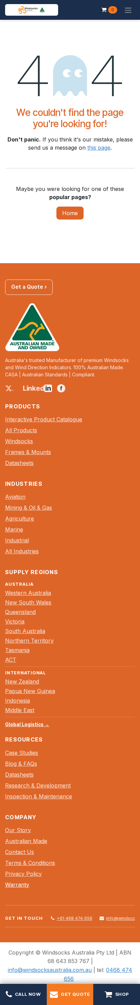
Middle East (19, 710)
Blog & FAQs (21, 763)
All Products (21, 430)
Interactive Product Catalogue (43, 419)
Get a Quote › (29, 287)
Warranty (17, 884)
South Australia (25, 631)
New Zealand (22, 681)
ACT (10, 659)
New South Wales (28, 602)
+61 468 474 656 (74, 918)
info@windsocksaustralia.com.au (50, 969)
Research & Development (38, 785)
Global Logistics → (27, 724)
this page (98, 147)
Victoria (14, 621)
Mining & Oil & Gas (28, 507)
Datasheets (19, 463)
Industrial (17, 540)
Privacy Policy (23, 873)
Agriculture (19, 518)
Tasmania (17, 650)
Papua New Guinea (30, 691)
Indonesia (17, 700)
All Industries (22, 551)
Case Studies (21, 752)
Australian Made (26, 841)
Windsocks (19, 441)
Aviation (15, 496)
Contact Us (19, 852)
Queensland (20, 612)
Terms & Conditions (30, 862)
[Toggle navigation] (128, 10)
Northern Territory (29, 640)
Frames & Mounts (28, 452)
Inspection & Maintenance (38, 796)
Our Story (18, 830)
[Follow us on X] (9, 387)
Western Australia (28, 592)
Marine (14, 529)
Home (70, 213)
